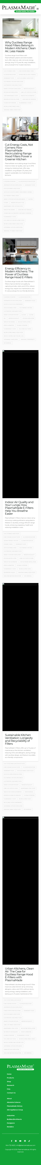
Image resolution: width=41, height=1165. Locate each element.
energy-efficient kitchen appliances (14, 199)
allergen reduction (10, 74)
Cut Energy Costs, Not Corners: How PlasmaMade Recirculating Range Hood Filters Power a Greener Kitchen (19, 152)
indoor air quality (29, 88)
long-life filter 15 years (26, 558)
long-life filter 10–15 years (28, 92)
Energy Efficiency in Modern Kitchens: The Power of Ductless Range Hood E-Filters (19, 273)
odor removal (29, 792)
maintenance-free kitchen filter (13, 206)
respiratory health (9, 572)
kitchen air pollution (10, 558)
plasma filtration (22, 325)
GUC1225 (30, 199)
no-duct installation (24, 322)
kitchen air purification (11, 92)
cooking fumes (8, 544)
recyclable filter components (13, 802)
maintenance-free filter (28, 788)
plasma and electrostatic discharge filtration (17, 213)
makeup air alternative (28, 95)
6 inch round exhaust (10, 1003)
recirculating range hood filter (13, 223)
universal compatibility (28, 339)
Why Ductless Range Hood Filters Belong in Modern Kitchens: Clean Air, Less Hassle (20, 47)
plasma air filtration (10, 102)
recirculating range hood (11, 106)
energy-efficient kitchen (11, 314)
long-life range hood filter (12, 1024)
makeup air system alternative (13, 792)
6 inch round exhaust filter (12, 537)
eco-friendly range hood (11, 195)
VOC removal (7, 343)
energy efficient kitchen (11, 1021)
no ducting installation (28, 1028)
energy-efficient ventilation (12, 88)
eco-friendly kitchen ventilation (13, 81)
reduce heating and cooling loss (13, 336)
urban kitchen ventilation (11, 1049)
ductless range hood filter (25, 78)
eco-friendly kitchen (26, 307)
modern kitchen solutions (11, 99)
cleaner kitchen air (27, 540)
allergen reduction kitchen (27, 181)
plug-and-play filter (10, 1039)
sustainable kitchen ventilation (13, 227)
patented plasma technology (12, 795)
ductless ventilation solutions (13, 774)
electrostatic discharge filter (13, 85)
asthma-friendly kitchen (11, 540)
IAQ (4, 318)
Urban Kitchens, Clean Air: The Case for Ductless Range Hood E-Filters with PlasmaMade (19, 974)
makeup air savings (9, 209)
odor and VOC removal (29, 99)
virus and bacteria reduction (12, 576)
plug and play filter (25, 329)
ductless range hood (10, 307)
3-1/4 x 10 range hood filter (11, 533)
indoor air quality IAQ (17, 202)
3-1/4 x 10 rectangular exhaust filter (14, 763)
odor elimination (9, 325)
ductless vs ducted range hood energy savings (18, 192)
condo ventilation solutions (12, 1010)
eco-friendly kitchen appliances (13, 777)
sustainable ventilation (11, 339)
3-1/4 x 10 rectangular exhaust (12, 1000)
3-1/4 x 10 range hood (10, 71)
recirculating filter (25, 569)
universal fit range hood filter (13, 230)
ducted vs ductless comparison (13, 304)
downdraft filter (9, 78)
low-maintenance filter (11, 95)
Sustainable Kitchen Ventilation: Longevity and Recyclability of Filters (19, 739)
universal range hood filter (12, 109)
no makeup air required (11, 1032)
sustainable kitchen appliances (13, 1046)
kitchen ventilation (28, 318)
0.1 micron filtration (9, 181)
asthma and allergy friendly (27, 74)
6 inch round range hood (26, 71)
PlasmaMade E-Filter (25, 102)
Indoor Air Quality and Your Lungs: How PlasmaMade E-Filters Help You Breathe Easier (19, 507)
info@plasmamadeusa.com (25, 1145)
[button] (37, 9)
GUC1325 (6, 202)
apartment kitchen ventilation (13, 185)
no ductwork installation (28, 562)
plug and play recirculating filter (14, 220)
